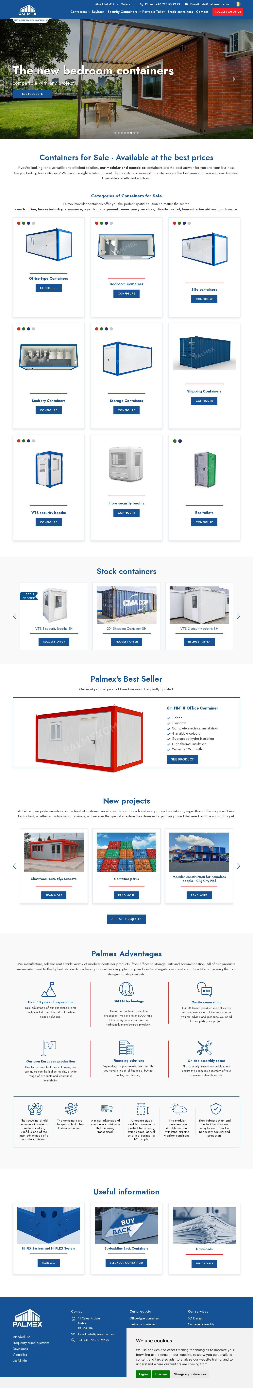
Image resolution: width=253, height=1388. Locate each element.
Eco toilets (204, 513)
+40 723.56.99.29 (162, 4)
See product (182, 759)
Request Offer (54, 642)
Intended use (21, 1337)
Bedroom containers (143, 1324)
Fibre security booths (126, 503)
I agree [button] (143, 1374)
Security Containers (122, 11)
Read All (48, 1263)
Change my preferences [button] (190, 1374)
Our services (198, 1311)
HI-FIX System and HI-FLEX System (48, 1249)
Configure (48, 288)
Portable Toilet (153, 11)
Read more (54, 895)
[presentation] (16, 616)
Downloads (204, 1249)
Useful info (20, 1360)
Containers (78, 11)
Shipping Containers (204, 391)
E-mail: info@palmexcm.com (96, 1334)
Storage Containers (126, 401)
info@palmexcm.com (209, 4)
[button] (19, 79)
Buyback (98, 11)
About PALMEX (104, 4)
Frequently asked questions (31, 1343)
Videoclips (20, 1354)
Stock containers (180, 11)
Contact (202, 11)
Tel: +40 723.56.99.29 (93, 1340)
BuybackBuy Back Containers (127, 1249)
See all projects (126, 919)
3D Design (195, 1318)
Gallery (125, 4)
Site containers (204, 289)
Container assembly (201, 1324)
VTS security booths (48, 513)
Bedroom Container (126, 284)
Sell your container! (126, 1263)
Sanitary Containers (48, 401)
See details (204, 1263)
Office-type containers (144, 1318)
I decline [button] (161, 1374)
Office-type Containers (48, 278)
